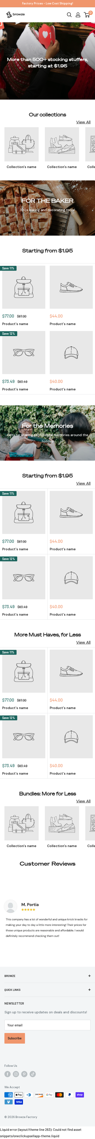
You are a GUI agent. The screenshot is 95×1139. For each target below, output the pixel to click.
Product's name (15, 324)
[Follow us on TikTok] (33, 1074)
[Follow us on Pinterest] (24, 1074)
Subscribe (15, 1038)
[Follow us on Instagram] (16, 1074)
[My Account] (78, 14)
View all (83, 122)
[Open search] (69, 14)
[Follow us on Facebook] (7, 1074)
